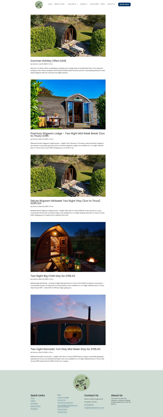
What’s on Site (59, 4)
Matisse (35, 64)
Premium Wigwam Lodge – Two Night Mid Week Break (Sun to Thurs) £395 (68, 135)
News (59, 395)
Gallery (33, 401)
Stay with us (72, 4)
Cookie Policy (62, 412)
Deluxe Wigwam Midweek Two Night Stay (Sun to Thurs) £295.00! (65, 202)
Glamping (34, 409)
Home (50, 4)
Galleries (83, 4)
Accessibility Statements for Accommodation (67, 406)
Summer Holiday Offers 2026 (48, 60)
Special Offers (35, 406)
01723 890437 (89, 405)
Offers (103, 4)
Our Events (34, 403)
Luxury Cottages (63, 397)
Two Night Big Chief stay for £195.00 (53, 276)
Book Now (124, 4)
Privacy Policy (62, 409)
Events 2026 (94, 4)
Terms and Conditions (65, 403)
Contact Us (111, 4)
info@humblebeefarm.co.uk (94, 408)
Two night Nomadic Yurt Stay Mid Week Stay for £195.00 (65, 349)
